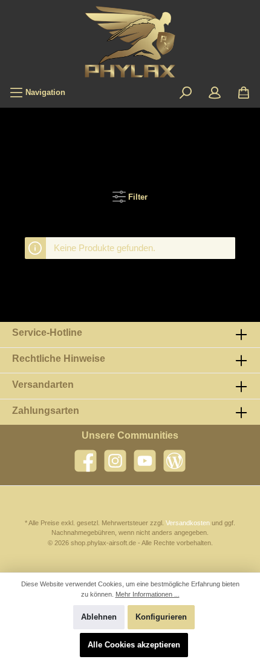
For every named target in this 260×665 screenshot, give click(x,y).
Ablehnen (99, 616)
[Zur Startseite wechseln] (130, 41)
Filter (137, 196)
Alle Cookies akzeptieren (134, 644)
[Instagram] (115, 460)
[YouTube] (144, 460)
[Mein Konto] (214, 92)
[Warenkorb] (243, 92)
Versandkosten (188, 522)
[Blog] (174, 460)
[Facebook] (85, 460)
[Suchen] (185, 92)
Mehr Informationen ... (147, 594)
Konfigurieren (161, 616)
